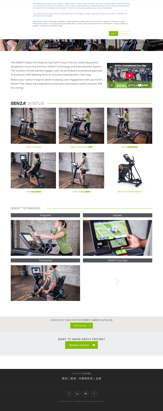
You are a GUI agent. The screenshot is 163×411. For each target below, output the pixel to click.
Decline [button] (124, 33)
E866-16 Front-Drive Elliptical (130, 191)
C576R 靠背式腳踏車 (33, 191)
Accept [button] (113, 33)
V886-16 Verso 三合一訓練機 (81, 147)
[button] (81, 326)
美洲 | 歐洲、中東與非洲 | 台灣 (81, 378)
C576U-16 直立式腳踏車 (81, 191)
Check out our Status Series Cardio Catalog (81, 320)
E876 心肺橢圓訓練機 (130, 147)
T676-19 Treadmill (33, 147)
